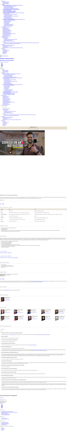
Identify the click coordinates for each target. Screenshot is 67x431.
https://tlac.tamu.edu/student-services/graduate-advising (42, 334)
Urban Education (6, 23)
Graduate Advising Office (12, 334)
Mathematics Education (7, 16)
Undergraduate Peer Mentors (7, 32)
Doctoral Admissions (6, 3)
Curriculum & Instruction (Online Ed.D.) (9, 20)
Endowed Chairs (5, 51)
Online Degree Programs (4, 422)
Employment (5, 52)
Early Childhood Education (7, 91)
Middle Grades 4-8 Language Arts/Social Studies (11, 8)
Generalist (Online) (7, 13)
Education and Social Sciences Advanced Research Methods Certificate (13, 47)
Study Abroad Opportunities (6, 104)
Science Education (7, 22)
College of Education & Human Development (7, 411)
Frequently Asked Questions (7, 34)
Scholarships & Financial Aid (7, 30)
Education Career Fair (6, 35)
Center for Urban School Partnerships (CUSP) (10, 39)
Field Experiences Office (6, 29)
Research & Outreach (6, 37)
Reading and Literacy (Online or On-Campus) (10, 14)
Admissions (3, 69)
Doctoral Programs (3, 424)
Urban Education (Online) (8, 15)
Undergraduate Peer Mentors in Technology (9, 33)
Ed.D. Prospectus (4, 251)
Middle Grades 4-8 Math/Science (9, 7)
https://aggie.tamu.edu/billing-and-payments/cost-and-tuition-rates (39, 281)
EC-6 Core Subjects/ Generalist (8, 6)
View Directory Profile (7, 312)
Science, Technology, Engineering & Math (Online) (10, 81)
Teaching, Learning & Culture (7, 58)
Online (2, 329)
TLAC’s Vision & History (6, 50)
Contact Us (4, 53)
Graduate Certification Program (8, 18)
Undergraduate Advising (6, 27)
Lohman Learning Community (7, 99)
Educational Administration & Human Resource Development (9, 412)
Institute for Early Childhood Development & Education (12, 43)
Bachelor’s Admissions (6, 1)
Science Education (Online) (8, 17)
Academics (2, 72)
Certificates (3, 116)
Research (4, 41)
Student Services (3, 95)
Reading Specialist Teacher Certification (8, 45)
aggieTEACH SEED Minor (7, 10)
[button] (2, 68)
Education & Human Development (7, 60)
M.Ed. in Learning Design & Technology (9, 11)
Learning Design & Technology (8, 24)
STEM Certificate (5, 46)
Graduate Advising (5, 28)
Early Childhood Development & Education (9, 74)
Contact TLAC (2, 397)
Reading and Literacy (7, 21)
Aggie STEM (6, 38)
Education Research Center (8, 40)
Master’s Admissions (6, 2)
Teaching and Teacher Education (9, 25)
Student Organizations (6, 31)
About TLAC (4, 49)
